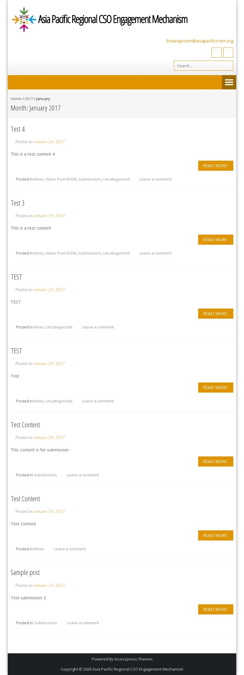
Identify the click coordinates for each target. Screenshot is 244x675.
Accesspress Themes (133, 659)
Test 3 (18, 203)
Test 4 (18, 129)
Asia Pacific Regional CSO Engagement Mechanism (138, 669)
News (39, 179)
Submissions (89, 179)
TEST (16, 277)
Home (16, 98)
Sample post (25, 572)
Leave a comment (155, 179)
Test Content (25, 424)
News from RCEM (61, 179)
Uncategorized (116, 179)
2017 (29, 98)
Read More (215, 165)
